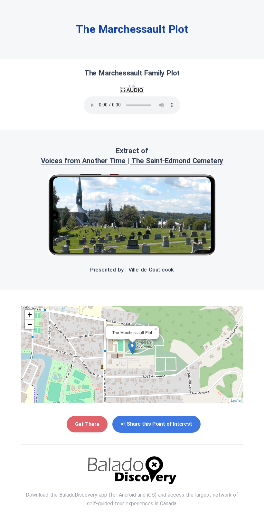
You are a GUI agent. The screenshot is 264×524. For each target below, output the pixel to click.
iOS (151, 495)
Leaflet (236, 400)
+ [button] (30, 315)
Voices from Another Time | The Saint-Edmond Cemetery (132, 161)
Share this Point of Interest (159, 424)
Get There (87, 424)
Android (127, 495)
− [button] (30, 324)
